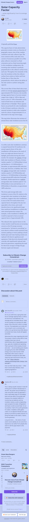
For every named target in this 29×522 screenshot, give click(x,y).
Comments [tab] (5, 296)
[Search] (26, 449)
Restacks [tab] (12, 296)
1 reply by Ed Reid (11, 434)
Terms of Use (22, 269)
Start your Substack (10, 514)
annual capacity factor (19, 91)
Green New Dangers (8, 454)
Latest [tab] (7, 450)
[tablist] (8, 295)
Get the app (22, 514)
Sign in (25, 2)
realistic (19, 158)
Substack (6, 518)
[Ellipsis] (27, 310)
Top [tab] (3, 450)
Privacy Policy (19, 504)
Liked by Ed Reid (10, 312)
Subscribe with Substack (15, 498)
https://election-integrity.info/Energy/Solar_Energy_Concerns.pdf (16, 361)
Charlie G (7, 382)
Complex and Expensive (8, 468)
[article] (14, 457)
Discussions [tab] (14, 450)
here (15, 44)
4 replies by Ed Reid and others (14, 376)
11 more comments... (6, 442)
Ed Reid (7, 18)
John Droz (7, 310)
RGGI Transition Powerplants (6, 465)
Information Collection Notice (17, 271)
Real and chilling (5, 456)
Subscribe (19, 2)
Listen (25, 19)
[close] (24, 473)
